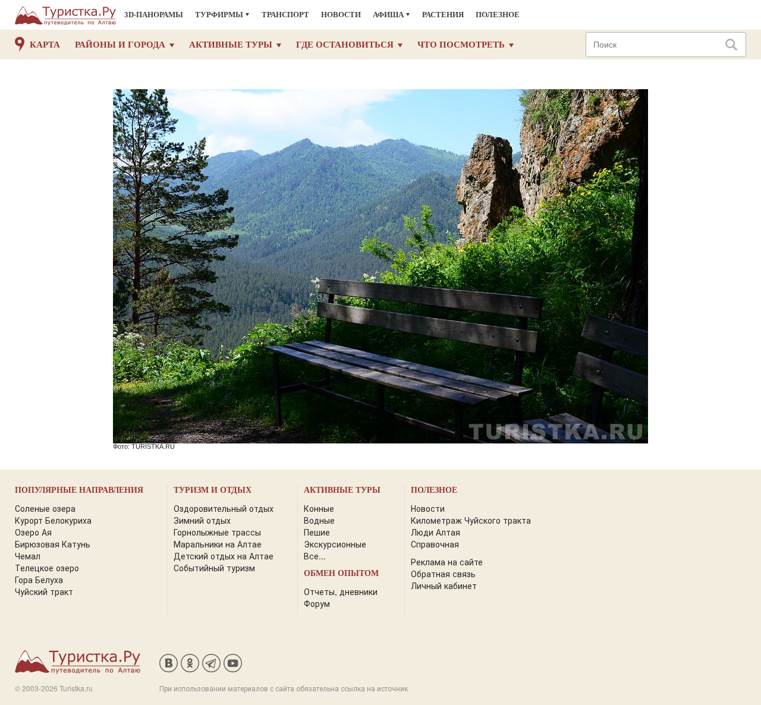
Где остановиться (345, 44)
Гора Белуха (39, 580)
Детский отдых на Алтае (223, 556)
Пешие (317, 532)
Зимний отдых (202, 520)
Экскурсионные (335, 544)
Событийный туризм (214, 568)
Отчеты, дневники (341, 591)
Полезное (498, 14)
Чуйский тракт (44, 591)
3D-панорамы (153, 14)
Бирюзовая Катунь (52, 544)
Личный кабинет (444, 585)
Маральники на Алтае (218, 544)
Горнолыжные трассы (217, 532)
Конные (319, 508)
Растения (443, 14)
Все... (315, 556)
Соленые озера (45, 508)
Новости (341, 14)
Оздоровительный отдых (223, 508)
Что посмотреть (461, 44)
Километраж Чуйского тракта (471, 520)
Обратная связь (443, 574)
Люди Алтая (435, 532)
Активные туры (230, 44)
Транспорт (285, 14)
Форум (317, 603)
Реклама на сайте (447, 562)
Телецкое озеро (47, 568)
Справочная (435, 544)
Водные (319, 520)
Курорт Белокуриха (53, 520)
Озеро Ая (33, 532)
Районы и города (120, 44)
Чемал (27, 556)
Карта (45, 44)
